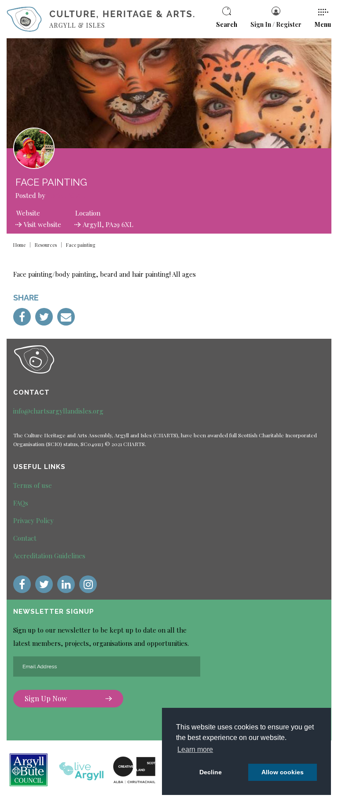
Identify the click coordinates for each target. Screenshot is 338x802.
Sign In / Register (275, 24)
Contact (25, 538)
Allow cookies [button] (282, 772)
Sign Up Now (46, 698)
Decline (210, 772)
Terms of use (32, 485)
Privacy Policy (33, 520)
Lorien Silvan (66, 195)
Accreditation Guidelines (49, 555)
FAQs (20, 502)
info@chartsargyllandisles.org (58, 410)
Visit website (42, 224)
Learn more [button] (195, 749)
